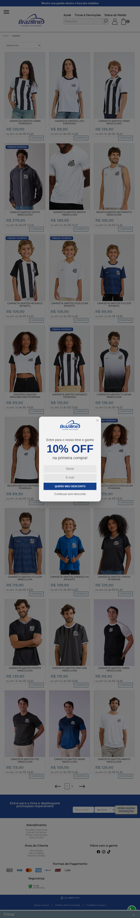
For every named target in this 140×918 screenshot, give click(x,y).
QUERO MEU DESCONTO (70, 486)
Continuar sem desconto (70, 494)
